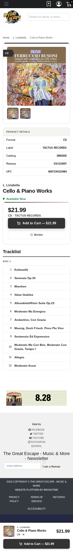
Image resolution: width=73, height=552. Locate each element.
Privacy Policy (14, 499)
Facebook (38, 429)
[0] (69, 5)
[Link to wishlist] (49, 4)
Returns (59, 497)
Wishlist (38, 234)
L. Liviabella (19, 37)
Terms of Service (36, 499)
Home (6, 37)
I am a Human (51, 466)
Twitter (37, 433)
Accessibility (37, 508)
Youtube (38, 438)
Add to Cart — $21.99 (39, 223)
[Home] (12, 16)
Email (38, 446)
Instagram (37, 442)
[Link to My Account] (59, 4)
